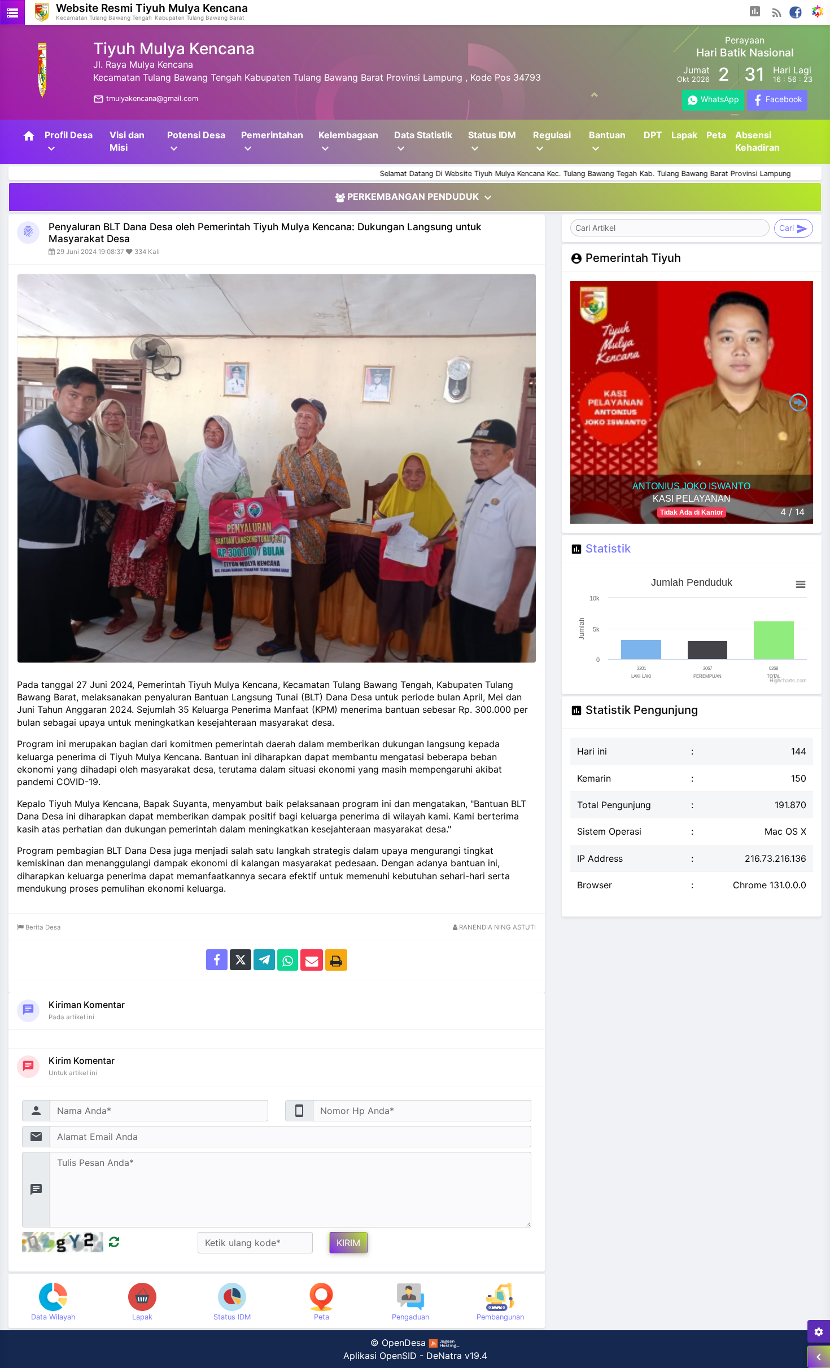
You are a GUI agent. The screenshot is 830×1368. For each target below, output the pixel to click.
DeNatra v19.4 (456, 1355)
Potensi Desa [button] (196, 142)
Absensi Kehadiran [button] (757, 141)
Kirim (348, 1242)
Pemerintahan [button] (272, 142)
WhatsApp (719, 99)
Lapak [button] (684, 135)
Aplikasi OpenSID (380, 1355)
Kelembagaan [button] (348, 142)
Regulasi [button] (552, 142)
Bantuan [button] (607, 142)
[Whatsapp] (287, 959)
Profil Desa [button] (69, 142)
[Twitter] (240, 959)
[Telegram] (264, 959)
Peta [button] (716, 135)
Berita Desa (42, 927)
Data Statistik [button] (423, 142)
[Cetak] (336, 959)
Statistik (608, 548)
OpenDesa (404, 1342)
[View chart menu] (800, 584)
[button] (754, 12)
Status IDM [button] (492, 142)
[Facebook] (796, 11)
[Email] (311, 959)
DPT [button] (653, 135)
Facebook (783, 99)
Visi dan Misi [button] (127, 141)
